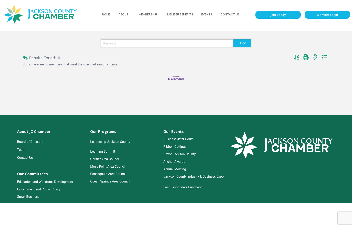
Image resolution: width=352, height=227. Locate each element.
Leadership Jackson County (110, 142)
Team (21, 150)
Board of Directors (30, 142)
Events (206, 14)
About (124, 14)
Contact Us (230, 14)
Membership (148, 14)
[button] (25, 58)
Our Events (173, 131)
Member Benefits (180, 14)
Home (106, 14)
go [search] (244, 43)
